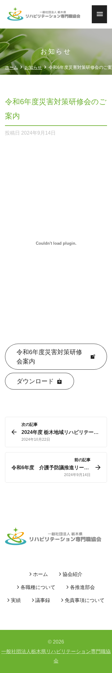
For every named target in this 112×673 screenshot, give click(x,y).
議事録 (42, 600)
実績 (16, 600)
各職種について (38, 587)
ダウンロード (35, 381)
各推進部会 (82, 587)
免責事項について (85, 600)
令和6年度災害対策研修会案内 (49, 357)
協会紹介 (72, 574)
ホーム (40, 574)
